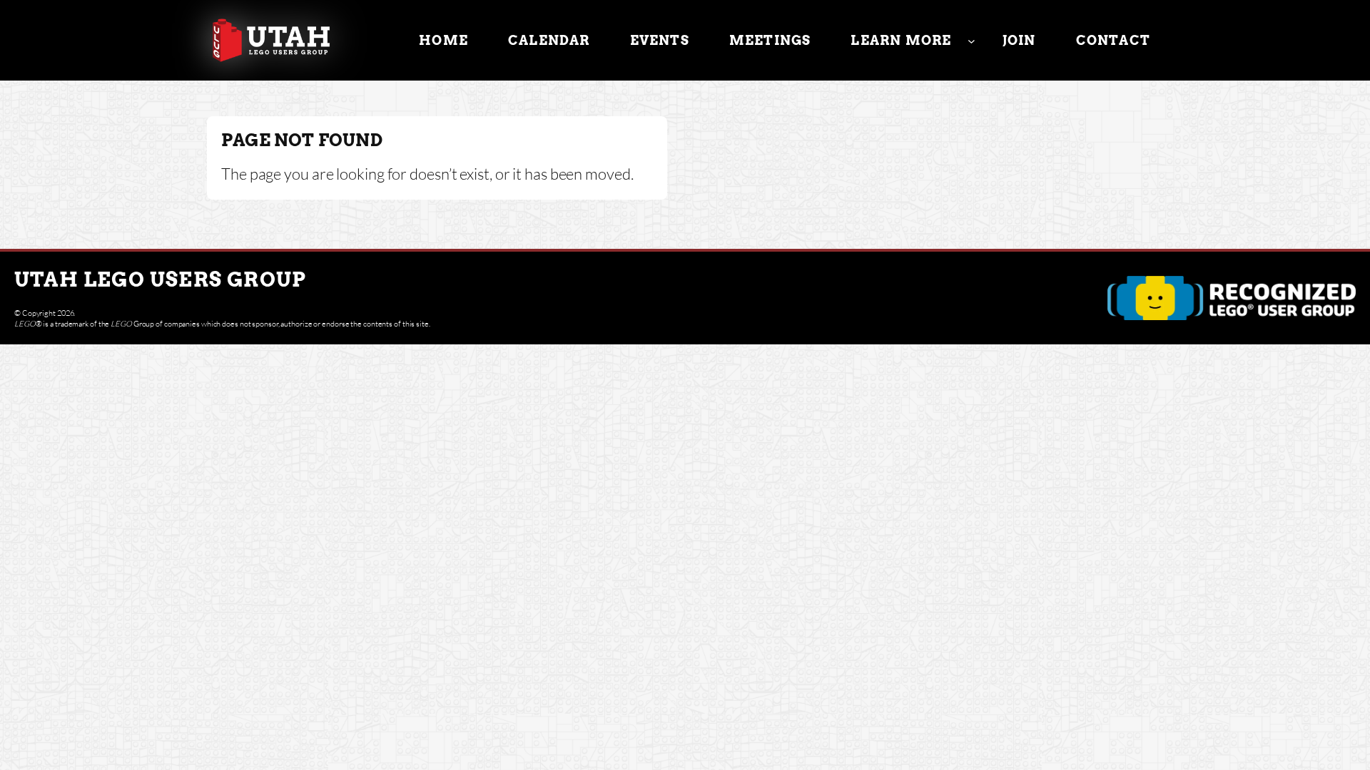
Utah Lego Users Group (160, 279)
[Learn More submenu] (971, 40)
